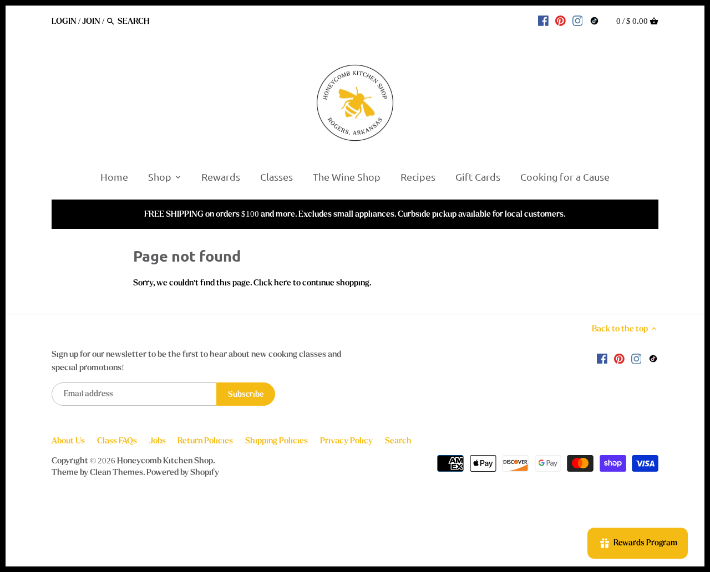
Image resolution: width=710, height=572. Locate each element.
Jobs (157, 440)
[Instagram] (577, 20)
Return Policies (205, 440)
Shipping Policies (276, 440)
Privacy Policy (346, 440)
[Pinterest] (560, 20)
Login (64, 21)
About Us (68, 440)
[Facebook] (543, 20)
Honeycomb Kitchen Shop (165, 460)
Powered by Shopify (182, 472)
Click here (272, 282)
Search (398, 440)
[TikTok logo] (594, 20)
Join (91, 21)
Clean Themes (116, 472)
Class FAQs (117, 440)
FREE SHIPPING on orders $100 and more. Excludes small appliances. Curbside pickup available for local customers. (355, 214)
